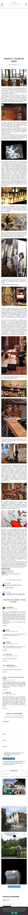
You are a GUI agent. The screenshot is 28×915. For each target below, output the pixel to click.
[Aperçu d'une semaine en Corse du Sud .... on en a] (14, 871)
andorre (9, 579)
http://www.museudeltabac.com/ (13, 573)
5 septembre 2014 (15, 64)
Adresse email (6, 900)
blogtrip (13, 579)
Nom (4, 734)
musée (17, 579)
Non (16, 913)
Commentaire (6, 721)
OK (12, 913)
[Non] (26, 911)
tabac (20, 579)
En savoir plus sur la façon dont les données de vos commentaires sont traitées (14, 763)
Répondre (5, 625)
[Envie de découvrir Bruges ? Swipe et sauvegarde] (14, 819)
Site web (5, 746)
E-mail (4, 740)
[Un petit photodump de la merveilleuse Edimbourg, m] (14, 845)
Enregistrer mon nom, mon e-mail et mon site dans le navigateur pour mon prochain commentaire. (13, 754)
